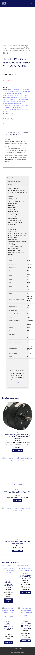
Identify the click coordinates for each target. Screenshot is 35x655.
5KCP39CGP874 (11, 101)
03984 (12, 97)
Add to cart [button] (17, 450)
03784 (8, 97)
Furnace (27, 91)
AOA (13, 105)
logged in (19, 382)
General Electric (11, 114)
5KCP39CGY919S (16, 103)
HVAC (4, 93)
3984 (22, 99)
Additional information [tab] (14, 181)
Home (5, 46)
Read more (17, 501)
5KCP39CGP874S (21, 101)
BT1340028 (6, 108)
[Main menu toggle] (31, 3)
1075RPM (23, 97)
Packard (25, 108)
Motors (11, 46)
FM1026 (20, 108)
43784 (26, 99)
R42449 (5, 110)
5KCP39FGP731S (7, 105)
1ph (9, 99)
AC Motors (19, 46)
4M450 (5, 101)
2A (16, 99)
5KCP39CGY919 (7, 103)
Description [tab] (10, 178)
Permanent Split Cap (16, 48)
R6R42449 (10, 110)
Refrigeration (7, 95)
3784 (19, 99)
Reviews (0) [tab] (10, 184)
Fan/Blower (21, 91)
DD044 (16, 108)
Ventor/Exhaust (23, 95)
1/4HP (15, 97)
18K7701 (5, 99)
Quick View (17, 430)
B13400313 (25, 105)
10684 (19, 97)
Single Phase (14, 95)
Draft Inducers (14, 91)
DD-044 (12, 108)
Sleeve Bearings (23, 110)
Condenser (19, 89)
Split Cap (5, 112)
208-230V (12, 99)
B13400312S (18, 105)
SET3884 (16, 110)
